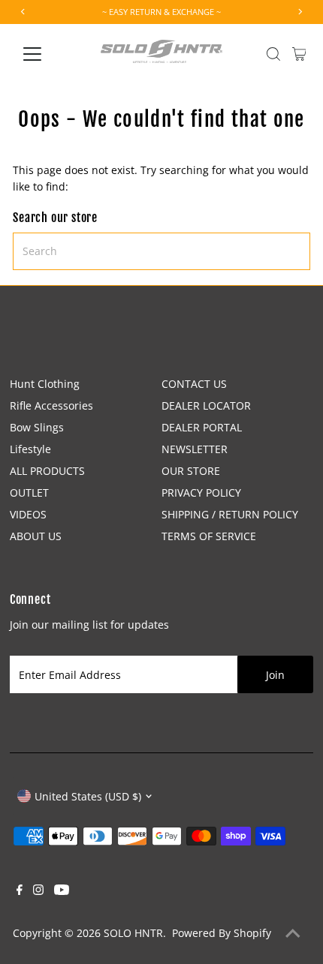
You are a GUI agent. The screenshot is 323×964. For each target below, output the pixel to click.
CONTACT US (194, 384)
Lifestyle (30, 449)
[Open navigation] (48, 54)
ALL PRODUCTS (47, 471)
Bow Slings (37, 427)
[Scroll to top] (293, 934)
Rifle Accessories (51, 405)
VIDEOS (28, 514)
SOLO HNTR (133, 933)
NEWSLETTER (195, 449)
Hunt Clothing (45, 384)
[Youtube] (61, 891)
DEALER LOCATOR (206, 405)
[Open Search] (273, 54)
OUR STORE (191, 471)
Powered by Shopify (221, 933)
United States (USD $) (88, 796)
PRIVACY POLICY (201, 492)
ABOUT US (36, 536)
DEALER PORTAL (202, 427)
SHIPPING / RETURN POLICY (230, 514)
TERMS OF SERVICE (209, 536)
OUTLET (29, 492)
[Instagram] (38, 891)
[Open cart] (299, 54)
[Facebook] (19, 891)
